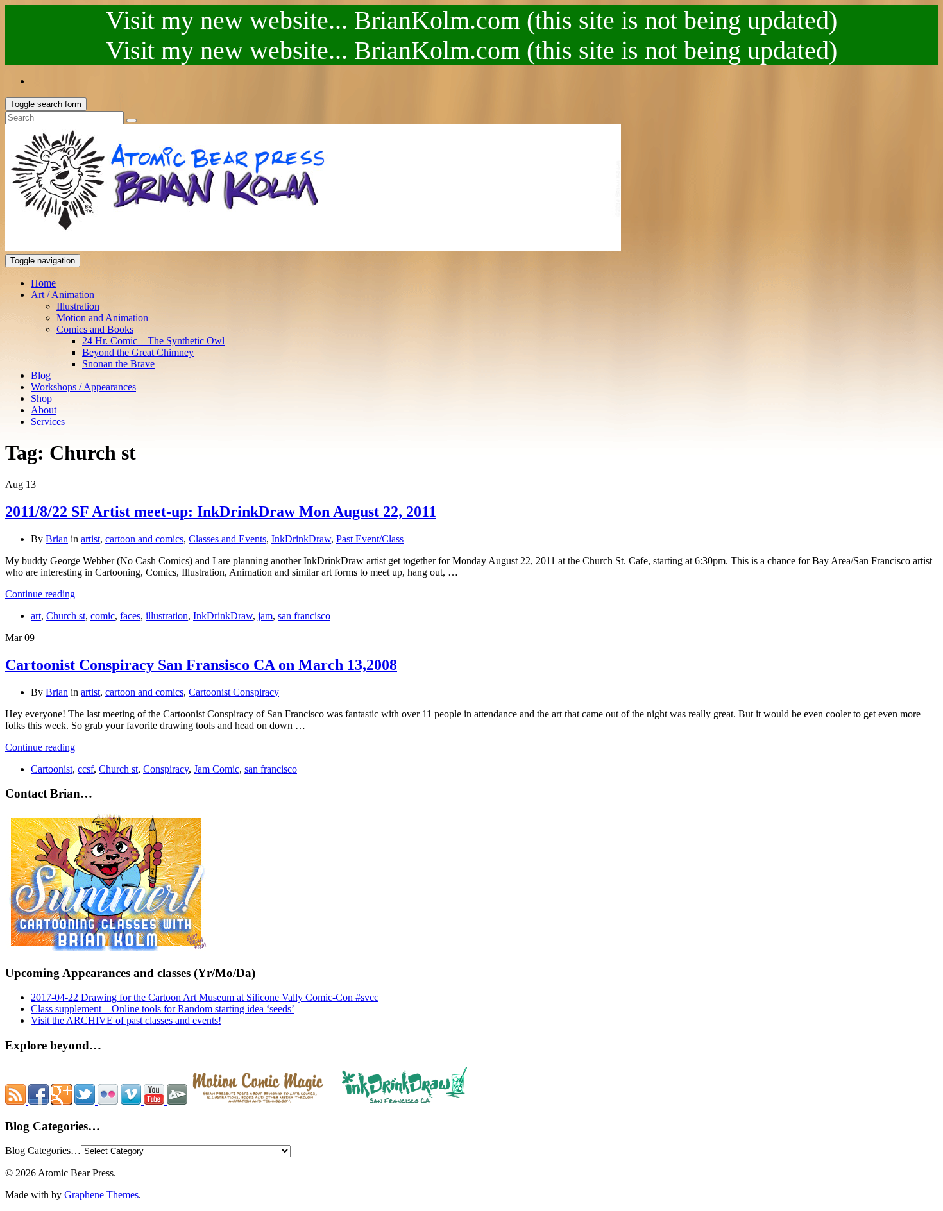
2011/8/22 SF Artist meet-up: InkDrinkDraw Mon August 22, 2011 (220, 511)
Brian (57, 538)
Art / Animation (62, 294)
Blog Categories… (43, 1150)
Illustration (77, 306)
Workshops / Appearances (83, 386)
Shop (41, 398)
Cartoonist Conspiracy (234, 692)
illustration (167, 615)
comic (102, 615)
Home (43, 283)
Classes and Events (227, 538)
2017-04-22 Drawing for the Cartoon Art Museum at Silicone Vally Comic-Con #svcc (204, 997)
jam (265, 615)
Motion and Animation (102, 317)
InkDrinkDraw (301, 538)
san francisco (304, 615)
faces (130, 615)
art (36, 615)
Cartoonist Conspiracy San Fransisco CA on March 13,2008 (201, 664)
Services (48, 421)
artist (90, 538)
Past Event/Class (370, 538)
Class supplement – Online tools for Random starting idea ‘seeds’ (162, 1008)
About (43, 410)
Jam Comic (216, 769)
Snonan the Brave (118, 363)
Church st (65, 615)
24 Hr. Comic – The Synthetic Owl (153, 340)
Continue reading (40, 594)
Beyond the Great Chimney (138, 352)
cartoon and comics (144, 538)
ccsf (86, 769)
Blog (41, 375)
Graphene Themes (101, 1194)
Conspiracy (166, 769)
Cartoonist (51, 769)
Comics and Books (94, 329)
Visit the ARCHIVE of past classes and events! (126, 1020)
